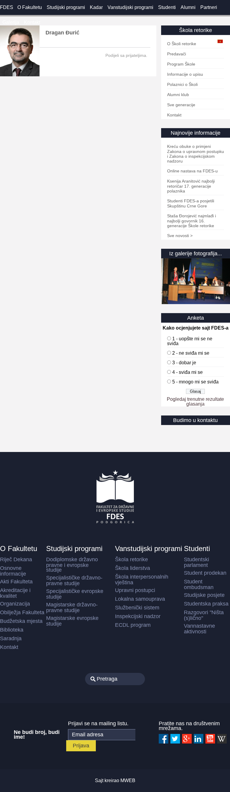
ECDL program (133, 625)
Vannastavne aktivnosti (199, 629)
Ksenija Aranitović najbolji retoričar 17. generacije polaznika (191, 186)
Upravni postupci (135, 590)
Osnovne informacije (13, 571)
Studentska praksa (206, 604)
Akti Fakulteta (16, 582)
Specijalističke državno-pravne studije (74, 580)
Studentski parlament (196, 562)
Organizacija (15, 604)
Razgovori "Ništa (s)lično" (204, 615)
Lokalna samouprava (140, 599)
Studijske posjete (204, 595)
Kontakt (32, 22)
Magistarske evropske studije (72, 621)
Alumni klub (178, 94)
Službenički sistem (137, 608)
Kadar (96, 7)
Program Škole (181, 64)
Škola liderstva (132, 568)
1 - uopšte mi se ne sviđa (189, 341)
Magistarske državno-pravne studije (72, 607)
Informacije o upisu (185, 74)
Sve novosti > (180, 235)
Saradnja (11, 638)
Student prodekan (205, 573)
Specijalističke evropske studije (74, 594)
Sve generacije (181, 104)
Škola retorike (131, 559)
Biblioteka (11, 630)
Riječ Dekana (16, 559)
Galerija (10, 22)
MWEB (127, 780)
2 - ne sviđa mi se (190, 353)
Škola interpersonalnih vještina (141, 579)
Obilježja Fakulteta (22, 612)
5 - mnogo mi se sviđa (195, 381)
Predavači (176, 53)
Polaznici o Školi (182, 84)
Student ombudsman (199, 584)
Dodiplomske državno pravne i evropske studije (72, 564)
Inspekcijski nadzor (138, 616)
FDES (6, 7)
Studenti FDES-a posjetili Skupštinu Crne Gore (190, 203)
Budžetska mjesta (21, 621)
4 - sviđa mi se (187, 372)
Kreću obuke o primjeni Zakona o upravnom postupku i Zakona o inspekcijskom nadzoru (195, 153)
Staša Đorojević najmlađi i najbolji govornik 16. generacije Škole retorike (191, 220)
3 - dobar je (184, 362)
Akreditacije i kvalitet (15, 593)
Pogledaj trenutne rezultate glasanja (195, 401)
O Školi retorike (181, 43)
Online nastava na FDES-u (192, 171)
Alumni (188, 7)
